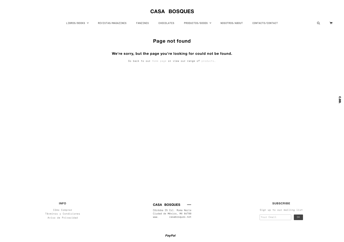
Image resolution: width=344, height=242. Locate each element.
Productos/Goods (196, 23)
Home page (159, 61)
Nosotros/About (232, 23)
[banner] (172, 10)
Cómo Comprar (62, 210)
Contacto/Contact (265, 23)
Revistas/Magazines (112, 23)
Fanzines (142, 23)
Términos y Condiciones (62, 214)
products (207, 61)
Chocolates (166, 23)
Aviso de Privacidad (63, 218)
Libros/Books (76, 23)
